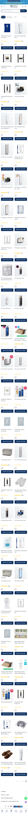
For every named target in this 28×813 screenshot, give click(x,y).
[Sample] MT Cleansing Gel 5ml (21, 551)
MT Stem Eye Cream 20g (6, 187)
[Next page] (26, 781)
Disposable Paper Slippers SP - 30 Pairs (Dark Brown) (7, 763)
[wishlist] (22, 6)
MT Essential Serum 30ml (20, 399)
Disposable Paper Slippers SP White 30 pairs (21, 490)
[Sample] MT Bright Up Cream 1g (6, 400)
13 (23, 781)
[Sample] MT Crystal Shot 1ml (20, 612)
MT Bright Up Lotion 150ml (7, 217)
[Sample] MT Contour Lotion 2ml (6, 642)
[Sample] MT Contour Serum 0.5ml (19, 430)
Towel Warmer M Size (6, 459)
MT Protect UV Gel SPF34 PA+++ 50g (20, 188)
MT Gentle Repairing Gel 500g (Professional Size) (6, 279)
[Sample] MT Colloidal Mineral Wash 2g (6, 733)
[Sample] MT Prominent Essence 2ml (6, 248)
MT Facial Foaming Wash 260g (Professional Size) (20, 763)
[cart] (26, 7)
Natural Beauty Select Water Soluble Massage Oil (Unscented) (21, 672)
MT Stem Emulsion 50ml (6, 520)
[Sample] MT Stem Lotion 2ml (6, 490)
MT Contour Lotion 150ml (6, 157)
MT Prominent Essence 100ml (20, 127)
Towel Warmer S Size (6, 580)
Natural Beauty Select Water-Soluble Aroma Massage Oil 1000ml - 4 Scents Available (20, 642)
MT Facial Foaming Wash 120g (20, 36)
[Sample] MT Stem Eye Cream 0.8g (6, 67)
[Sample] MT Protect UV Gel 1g (20, 218)
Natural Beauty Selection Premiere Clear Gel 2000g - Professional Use (7, 551)
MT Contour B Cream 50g (7, 369)
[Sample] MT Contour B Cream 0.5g (6, 430)
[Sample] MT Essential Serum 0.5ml (6, 36)
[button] (2, 6)
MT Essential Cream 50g (20, 520)
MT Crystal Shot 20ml (6, 308)
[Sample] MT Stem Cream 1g (20, 67)
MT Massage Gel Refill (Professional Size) (6, 612)
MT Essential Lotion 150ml (6, 338)
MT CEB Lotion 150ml (19, 580)
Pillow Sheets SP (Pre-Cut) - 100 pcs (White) (21, 733)
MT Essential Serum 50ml (6, 702)
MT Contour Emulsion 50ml (21, 459)
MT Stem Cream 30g (19, 96)
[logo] (14, 6)
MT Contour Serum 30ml (20, 369)
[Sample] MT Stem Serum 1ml (7, 97)
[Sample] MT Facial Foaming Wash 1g (19, 157)
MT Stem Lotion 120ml (19, 308)
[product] (7, 28)
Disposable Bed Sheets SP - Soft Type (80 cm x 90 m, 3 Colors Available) (7, 672)
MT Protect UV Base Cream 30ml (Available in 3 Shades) (7, 127)
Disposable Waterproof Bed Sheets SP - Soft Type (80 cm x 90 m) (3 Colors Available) (21, 339)
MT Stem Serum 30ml (19, 278)
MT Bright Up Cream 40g (20, 247)
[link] (23, 17)
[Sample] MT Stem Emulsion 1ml (19, 702)
